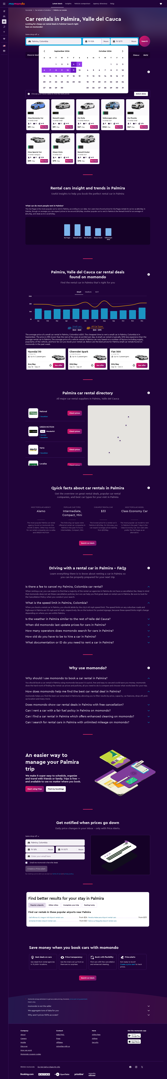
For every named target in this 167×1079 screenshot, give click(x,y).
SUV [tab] (97, 292)
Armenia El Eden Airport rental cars (42, 921)
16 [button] (62, 76)
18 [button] (74, 76)
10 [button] (68, 70)
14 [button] (50, 76)
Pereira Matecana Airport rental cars (102, 917)
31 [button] (123, 88)
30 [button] (62, 88)
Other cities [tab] (53, 905)
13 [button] (44, 76)
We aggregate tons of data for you (43, 1011)
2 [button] (61, 64)
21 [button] (50, 82)
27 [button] (44, 88)
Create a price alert (127, 964)
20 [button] (44, 82)
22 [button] (56, 82)
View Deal (44, 127)
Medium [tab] (88, 292)
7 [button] (50, 70)
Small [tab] (79, 292)
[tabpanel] (87, 227)
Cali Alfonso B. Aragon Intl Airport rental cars (46, 917)
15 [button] (56, 76)
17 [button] (68, 76)
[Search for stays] (4, 16)
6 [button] (44, 70)
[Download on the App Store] (134, 1041)
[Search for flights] (4, 11)
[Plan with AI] (4, 31)
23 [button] (62, 82)
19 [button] (79, 76)
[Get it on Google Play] (134, 1035)
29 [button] (56, 88)
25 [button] (73, 82)
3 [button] (67, 64)
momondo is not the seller (39, 1006)
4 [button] (73, 64)
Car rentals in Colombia (43, 10)
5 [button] (79, 64)
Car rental (28, 10)
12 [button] (79, 70)
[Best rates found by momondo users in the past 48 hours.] (148, 72)
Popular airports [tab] (37, 905)
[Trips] (4, 38)
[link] (58, 365)
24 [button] (68, 82)
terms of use (57, 874)
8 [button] (56, 70)
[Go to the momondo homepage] (17, 3)
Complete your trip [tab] (71, 905)
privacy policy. (69, 874)
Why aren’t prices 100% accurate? (43, 1015)
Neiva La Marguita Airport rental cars (102, 921)
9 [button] (61, 70)
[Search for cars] (4, 21)
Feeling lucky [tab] (89, 905)
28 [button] (50, 88)
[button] (4, 3)
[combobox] (32, 34)
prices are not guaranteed (78, 999)
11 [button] (73, 70)
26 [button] (79, 82)
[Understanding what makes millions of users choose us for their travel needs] (148, 668)
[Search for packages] (4, 26)
